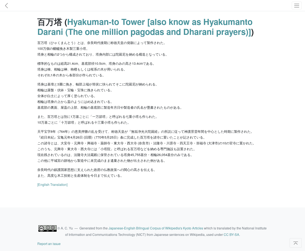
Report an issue (49, 243)
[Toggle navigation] (297, 5)
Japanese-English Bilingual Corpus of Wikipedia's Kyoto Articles (156, 228)
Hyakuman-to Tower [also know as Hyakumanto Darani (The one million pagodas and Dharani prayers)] (145, 26)
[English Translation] (52, 184)
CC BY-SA (231, 234)
